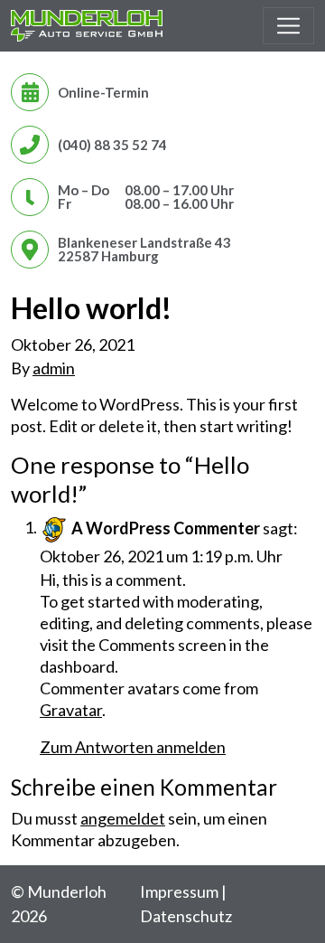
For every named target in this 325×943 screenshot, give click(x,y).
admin (53, 368)
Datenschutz (186, 916)
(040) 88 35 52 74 (112, 145)
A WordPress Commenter (165, 527)
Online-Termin (103, 92)
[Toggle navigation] (288, 25)
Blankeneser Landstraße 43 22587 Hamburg (144, 249)
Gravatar (71, 710)
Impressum (179, 891)
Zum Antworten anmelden (133, 747)
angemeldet (122, 818)
